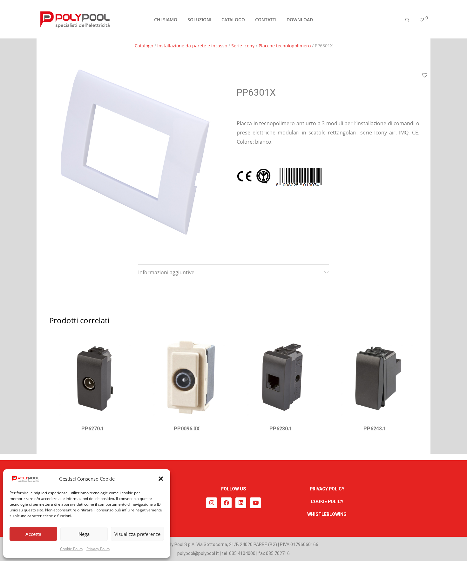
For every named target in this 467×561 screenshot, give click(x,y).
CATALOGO (233, 20)
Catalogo (144, 46)
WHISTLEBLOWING (327, 514)
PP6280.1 (280, 429)
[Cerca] (407, 19)
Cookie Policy (71, 548)
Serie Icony (242, 46)
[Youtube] (255, 502)
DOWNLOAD (300, 20)
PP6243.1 (374, 429)
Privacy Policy (98, 548)
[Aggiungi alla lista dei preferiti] (127, 342)
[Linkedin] (240, 502)
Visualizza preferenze (137, 534)
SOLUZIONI (199, 20)
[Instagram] (211, 502)
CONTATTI (265, 20)
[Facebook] (226, 502)
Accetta (33, 534)
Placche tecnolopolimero (285, 46)
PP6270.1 (92, 429)
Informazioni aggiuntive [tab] (166, 272)
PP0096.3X (187, 429)
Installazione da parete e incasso (192, 46)
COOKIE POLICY (327, 501)
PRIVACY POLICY (327, 488)
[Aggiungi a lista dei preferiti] (424, 76)
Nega (84, 534)
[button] (161, 478)
